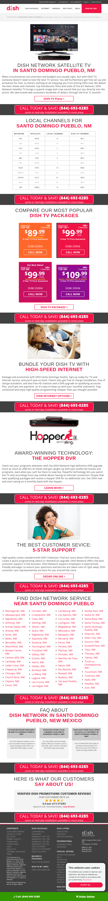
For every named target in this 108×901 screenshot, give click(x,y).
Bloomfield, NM (14, 646)
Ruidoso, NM (65, 677)
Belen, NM (11, 638)
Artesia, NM (12, 630)
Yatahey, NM (92, 683)
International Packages (64, 845)
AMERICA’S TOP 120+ (41, 839)
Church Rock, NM (15, 677)
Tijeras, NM (91, 657)
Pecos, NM (64, 642)
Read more (87, 880)
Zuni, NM (90, 687)
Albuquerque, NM (15, 614)
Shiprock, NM (92, 633)
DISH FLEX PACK (39, 851)
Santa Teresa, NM (95, 622)
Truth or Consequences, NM (93, 664)
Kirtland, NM (39, 670)
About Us (11, 849)
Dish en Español (65, 836)
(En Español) (63, 2)
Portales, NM (65, 654)
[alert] (85, 877)
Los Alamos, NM (67, 614)
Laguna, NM (38, 678)
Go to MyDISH (76, 2)
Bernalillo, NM (13, 642)
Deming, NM (39, 622)
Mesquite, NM (66, 634)
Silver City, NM (93, 637)
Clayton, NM (12, 681)
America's (63, 226)
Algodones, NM (13, 618)
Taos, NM (90, 649)
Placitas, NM (65, 650)
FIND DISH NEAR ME (41, 869)
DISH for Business (41, 862)
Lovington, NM (66, 622)
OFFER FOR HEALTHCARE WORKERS (63, 874)
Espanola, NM (39, 638)
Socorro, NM (92, 641)
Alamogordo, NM (14, 610)
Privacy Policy (14, 839)
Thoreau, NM (92, 653)
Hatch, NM (38, 662)
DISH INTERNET (39, 846)
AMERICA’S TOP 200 (40, 841)
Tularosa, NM (92, 675)
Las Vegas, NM (40, 686)
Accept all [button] (86, 885)
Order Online (96, 2)
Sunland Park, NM (95, 645)
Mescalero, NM (66, 630)
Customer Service (15, 831)
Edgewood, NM (40, 634)
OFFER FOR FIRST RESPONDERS (64, 880)
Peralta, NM (65, 646)
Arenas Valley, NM (15, 626)
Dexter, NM (38, 626)
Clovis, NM (11, 685)
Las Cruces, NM (40, 682)
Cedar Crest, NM (14, 665)
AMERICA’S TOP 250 (40, 844)
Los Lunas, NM (66, 618)
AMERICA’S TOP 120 (40, 836)
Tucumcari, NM (93, 671)
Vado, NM (90, 679)
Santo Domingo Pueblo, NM (93, 628)
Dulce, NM (37, 630)
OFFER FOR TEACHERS (62, 868)
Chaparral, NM (13, 669)
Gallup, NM (38, 654)
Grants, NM (38, 658)
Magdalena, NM (67, 626)
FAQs (9, 846)
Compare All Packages (38, 832)
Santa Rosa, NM (93, 618)
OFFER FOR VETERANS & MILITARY (62, 862)
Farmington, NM (41, 646)
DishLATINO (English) (47, 2)
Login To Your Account (14, 835)
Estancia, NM (39, 642)
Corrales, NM (39, 610)
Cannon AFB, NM (14, 657)
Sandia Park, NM (94, 610)
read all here (69, 806)
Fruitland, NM (39, 650)
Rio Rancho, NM (67, 669)
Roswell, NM (65, 673)
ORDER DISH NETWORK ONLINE (65, 891)
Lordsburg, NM (66, 610)
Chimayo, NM (12, 673)
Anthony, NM (12, 622)
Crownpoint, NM (41, 614)
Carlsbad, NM (13, 661)
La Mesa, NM (39, 674)
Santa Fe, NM (92, 614)
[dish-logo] (13, 8)
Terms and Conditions (12, 842)
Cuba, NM (37, 618)
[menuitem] (32, 8)
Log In (86, 2)
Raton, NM (64, 665)
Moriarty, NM (65, 638)
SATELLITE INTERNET (41, 849)
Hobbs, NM (38, 666)
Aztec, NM (11, 634)
